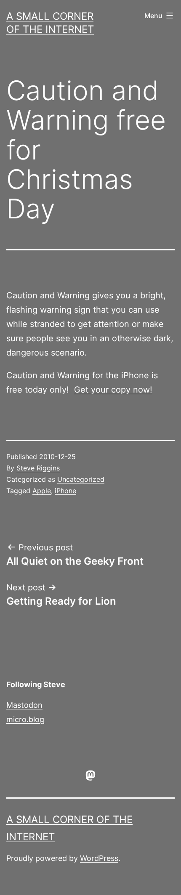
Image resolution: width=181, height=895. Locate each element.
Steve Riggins (38, 468)
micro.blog (25, 719)
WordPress (99, 858)
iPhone (65, 490)
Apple (41, 490)
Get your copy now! (113, 390)
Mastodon (24, 705)
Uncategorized (80, 479)
